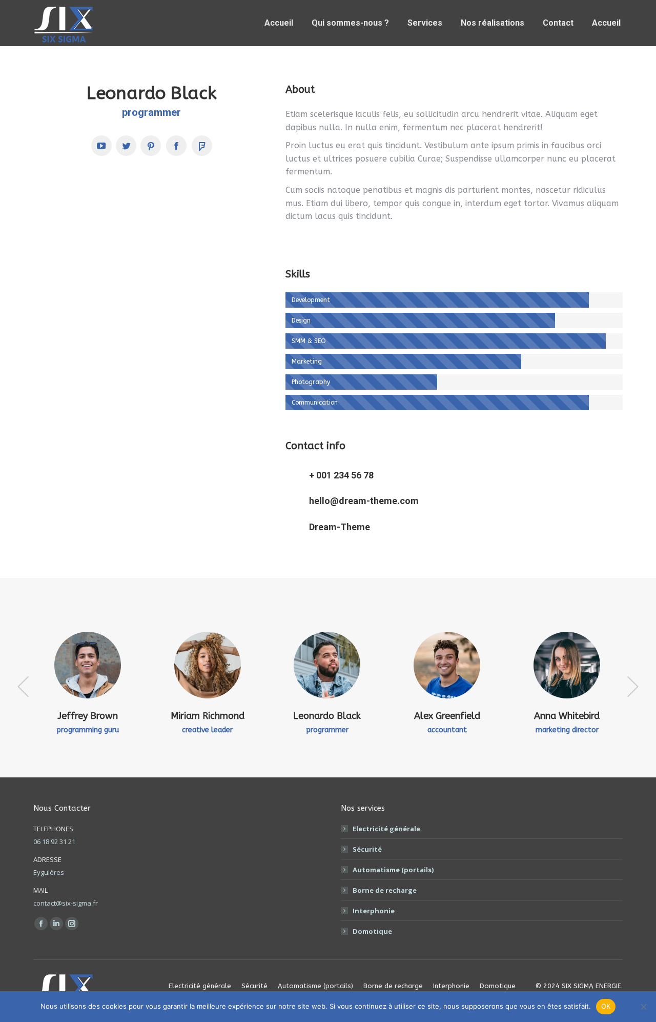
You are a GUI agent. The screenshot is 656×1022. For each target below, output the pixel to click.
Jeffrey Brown (87, 716)
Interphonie (374, 910)
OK (606, 1006)
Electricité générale (386, 828)
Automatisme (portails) (393, 869)
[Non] (643, 1006)
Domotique (372, 931)
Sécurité (367, 849)
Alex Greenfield (447, 716)
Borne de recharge (385, 890)
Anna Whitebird (567, 716)
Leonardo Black (327, 716)
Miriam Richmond (207, 716)
